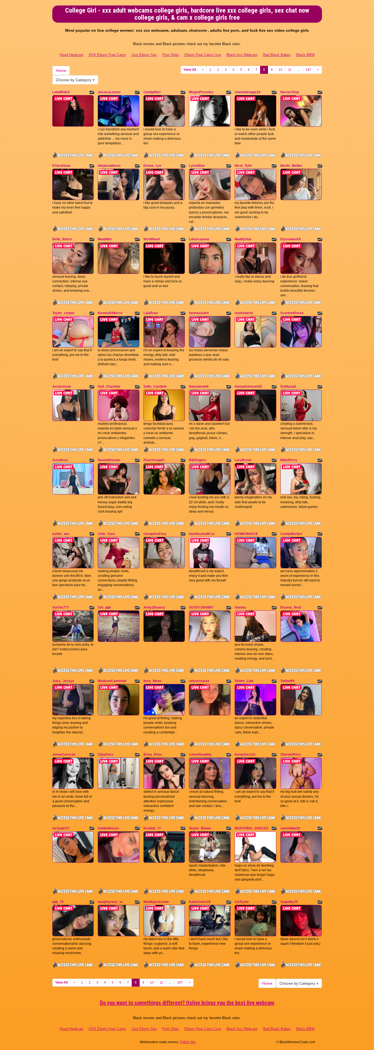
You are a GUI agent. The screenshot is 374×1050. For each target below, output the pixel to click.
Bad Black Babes (277, 55)
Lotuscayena (199, 239)
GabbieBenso (108, 828)
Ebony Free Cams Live (203, 55)
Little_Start (106, 534)
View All (190, 70)
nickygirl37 (61, 828)
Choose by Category (74, 80)
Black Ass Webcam (242, 55)
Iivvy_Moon (152, 681)
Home (61, 70)
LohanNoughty (200, 754)
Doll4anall (288, 386)
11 (290, 70)
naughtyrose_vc (110, 902)
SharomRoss (290, 754)
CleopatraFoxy (154, 534)
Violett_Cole (244, 681)
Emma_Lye (152, 166)
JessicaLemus (109, 92)
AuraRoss (60, 460)
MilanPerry (288, 460)
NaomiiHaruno (109, 460)
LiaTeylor (242, 902)
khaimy (240, 607)
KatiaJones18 (200, 902)
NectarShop (289, 92)
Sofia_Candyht (154, 386)
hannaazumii (199, 313)
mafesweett (244, 313)
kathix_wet (60, 534)
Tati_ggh (104, 607)
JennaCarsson (63, 754)
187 (308, 70)
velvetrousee (199, 681)
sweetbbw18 (290, 828)
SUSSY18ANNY (201, 607)
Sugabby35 (289, 902)
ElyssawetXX (290, 239)
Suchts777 (60, 607)
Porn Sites (170, 55)
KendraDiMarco (110, 313)
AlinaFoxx (105, 754)
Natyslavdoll (198, 386)
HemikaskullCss (202, 534)
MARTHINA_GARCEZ (251, 828)
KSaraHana (61, 166)
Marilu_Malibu (291, 166)
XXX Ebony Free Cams (107, 55)
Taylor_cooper (63, 313)
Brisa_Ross (152, 754)
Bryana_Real (290, 607)
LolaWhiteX (61, 92)
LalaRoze (150, 313)
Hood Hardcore (71, 55)
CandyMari (151, 92)
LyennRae (197, 166)
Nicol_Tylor (243, 166)
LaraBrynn (243, 460)
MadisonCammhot (112, 681)
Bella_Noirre (62, 239)
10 (280, 70)
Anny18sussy (154, 607)
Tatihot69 (287, 681)
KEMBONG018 (246, 534)
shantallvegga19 (247, 92)
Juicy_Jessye (63, 681)
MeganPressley (201, 92)
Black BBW (305, 55)
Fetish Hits (187, 1042)
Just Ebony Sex (144, 55)
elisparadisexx (109, 166)
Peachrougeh (153, 460)
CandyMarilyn (291, 534)
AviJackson (61, 386)
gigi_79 (58, 902)
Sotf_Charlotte (109, 386)
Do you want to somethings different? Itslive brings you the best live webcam (187, 1002)
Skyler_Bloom (200, 828)
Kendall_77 (152, 828)
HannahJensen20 (248, 386)
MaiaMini (104, 239)
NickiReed (151, 239)
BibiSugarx (197, 460)
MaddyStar (243, 239)
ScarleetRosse (292, 313)
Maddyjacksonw (156, 902)
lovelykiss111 (245, 754)
